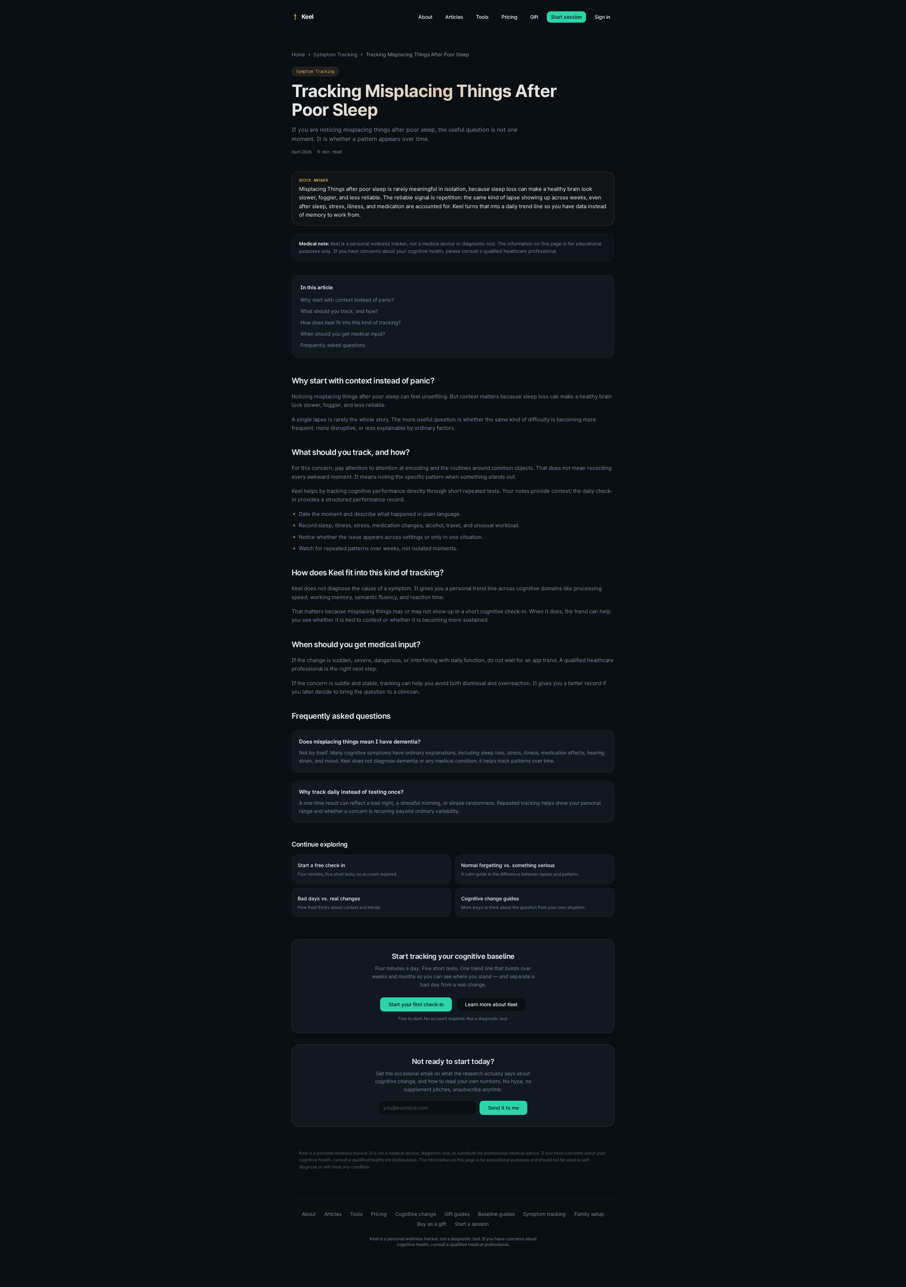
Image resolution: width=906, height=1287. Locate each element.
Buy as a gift (431, 1224)
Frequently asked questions (332, 345)
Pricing (509, 17)
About (425, 17)
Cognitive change (415, 1214)
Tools (482, 17)
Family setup (589, 1214)
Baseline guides (496, 1214)
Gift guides (457, 1214)
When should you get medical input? (342, 334)
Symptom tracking (544, 1214)
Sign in (602, 17)
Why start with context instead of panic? (347, 300)
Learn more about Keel (491, 1004)
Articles (454, 17)
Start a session (472, 1224)
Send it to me (503, 1108)
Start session (566, 17)
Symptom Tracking (335, 54)
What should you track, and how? (339, 311)
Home (298, 54)
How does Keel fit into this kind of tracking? (350, 322)
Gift (534, 17)
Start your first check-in (416, 1004)
